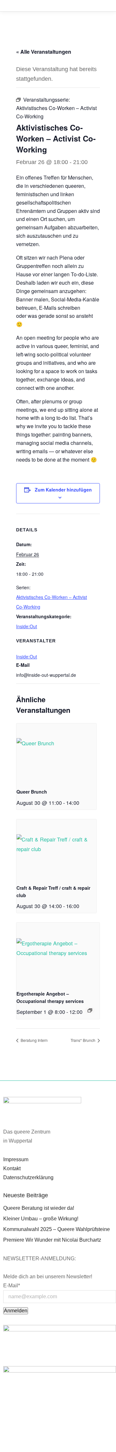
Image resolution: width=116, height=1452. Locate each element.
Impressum (15, 1159)
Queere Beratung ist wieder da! (38, 1208)
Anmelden (15, 1310)
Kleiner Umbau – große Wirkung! (40, 1218)
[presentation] (56, 753)
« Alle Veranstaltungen (43, 51)
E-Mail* (11, 1285)
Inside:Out (26, 626)
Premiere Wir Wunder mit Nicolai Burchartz (52, 1240)
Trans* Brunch (83, 1040)
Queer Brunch (31, 791)
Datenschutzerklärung (28, 1177)
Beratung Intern (34, 1040)
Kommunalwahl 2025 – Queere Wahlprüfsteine (56, 1229)
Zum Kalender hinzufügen (63, 489)
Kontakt (12, 1168)
